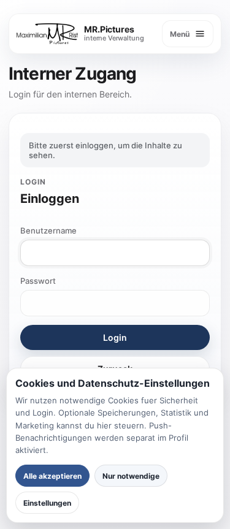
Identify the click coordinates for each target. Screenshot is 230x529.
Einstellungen (47, 503)
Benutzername (48, 230)
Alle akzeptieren (52, 476)
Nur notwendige (130, 476)
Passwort (38, 281)
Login (115, 337)
